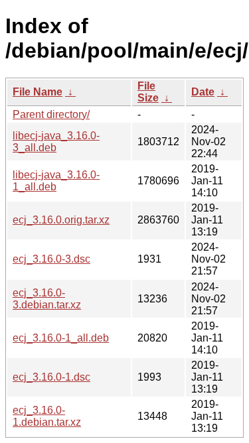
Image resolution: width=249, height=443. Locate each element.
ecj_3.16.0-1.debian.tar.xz (47, 416)
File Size (148, 91)
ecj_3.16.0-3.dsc (51, 259)
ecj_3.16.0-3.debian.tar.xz (47, 298)
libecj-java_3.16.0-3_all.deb (56, 141)
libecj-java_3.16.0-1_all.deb (56, 180)
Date (202, 91)
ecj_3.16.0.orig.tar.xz (61, 219)
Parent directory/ (51, 114)
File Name (37, 91)
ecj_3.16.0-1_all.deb (61, 338)
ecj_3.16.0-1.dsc (51, 377)
